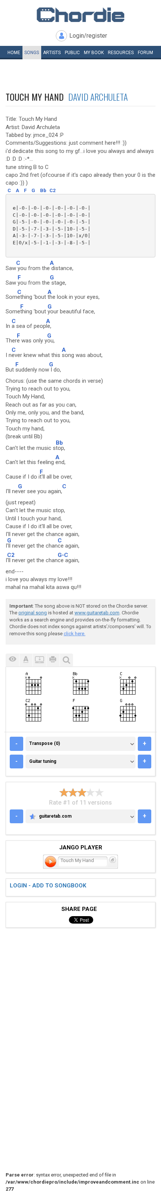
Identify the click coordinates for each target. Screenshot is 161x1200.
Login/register (88, 35)
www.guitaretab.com (97, 612)
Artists (52, 52)
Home (13, 52)
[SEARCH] (66, 660)
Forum (145, 52)
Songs (31, 52)
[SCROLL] (39, 660)
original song (32, 612)
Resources (121, 52)
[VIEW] (12, 660)
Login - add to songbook (48, 885)
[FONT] (26, 660)
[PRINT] (53, 660)
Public (72, 52)
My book (94, 52)
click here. (74, 633)
